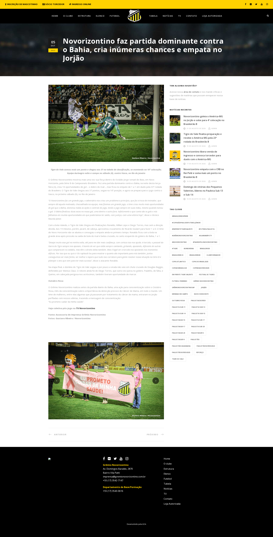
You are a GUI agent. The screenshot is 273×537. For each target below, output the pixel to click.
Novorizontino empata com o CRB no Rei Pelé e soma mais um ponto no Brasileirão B (204, 173)
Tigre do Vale (178, 359)
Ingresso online (81, 4)
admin (214, 128)
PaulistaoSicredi (198, 300)
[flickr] (251, 4)
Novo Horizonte (201, 294)
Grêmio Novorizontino (203, 281)
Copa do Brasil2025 (200, 261)
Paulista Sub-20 (198, 326)
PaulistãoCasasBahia (181, 346)
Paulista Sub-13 (198, 307)
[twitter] (256, 4)
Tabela (153, 15)
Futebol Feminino (179, 281)
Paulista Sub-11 (178, 307)
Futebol (115, 15)
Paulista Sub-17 (198, 320)
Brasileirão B (177, 255)
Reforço (200, 352)
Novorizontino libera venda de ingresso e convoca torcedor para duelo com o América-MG (202, 155)
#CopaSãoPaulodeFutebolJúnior (186, 223)
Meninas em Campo (180, 294)
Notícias (168, 15)
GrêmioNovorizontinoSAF (183, 287)
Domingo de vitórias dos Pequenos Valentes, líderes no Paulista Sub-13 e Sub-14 (203, 190)
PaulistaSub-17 (178, 326)
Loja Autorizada (212, 15)
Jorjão (204, 287)
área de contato (191, 91)
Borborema (189, 248)
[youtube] (262, 4)
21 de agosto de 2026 (196, 128)
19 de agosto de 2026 (196, 146)
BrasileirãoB (195, 255)
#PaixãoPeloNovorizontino (205, 242)
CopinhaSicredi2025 (201, 268)
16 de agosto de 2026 (196, 181)
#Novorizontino (179, 242)
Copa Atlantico (179, 261)
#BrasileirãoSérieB (180, 216)
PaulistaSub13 (197, 333)
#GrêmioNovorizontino (182, 235)
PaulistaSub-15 (178, 320)
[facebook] (245, 4)
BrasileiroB (205, 248)
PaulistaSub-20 (178, 333)
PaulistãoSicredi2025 (181, 352)
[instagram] (267, 4)
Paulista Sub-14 (178, 313)
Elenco (100, 15)
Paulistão (195, 339)
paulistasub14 (178, 339)
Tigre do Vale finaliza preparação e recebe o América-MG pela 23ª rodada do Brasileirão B (203, 137)
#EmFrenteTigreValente (182, 229)
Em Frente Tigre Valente (182, 274)
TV (179, 15)
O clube (68, 15)
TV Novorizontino (85, 308)
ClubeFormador (213, 255)
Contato (191, 15)
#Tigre (175, 248)
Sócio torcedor (54, 4)
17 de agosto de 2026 (196, 164)
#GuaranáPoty (205, 235)
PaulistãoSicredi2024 (206, 346)
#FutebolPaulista (206, 229)
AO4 (144, 524)
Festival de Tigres (207, 274)
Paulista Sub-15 (198, 313)
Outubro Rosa (178, 300)
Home (55, 15)
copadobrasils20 (179, 268)
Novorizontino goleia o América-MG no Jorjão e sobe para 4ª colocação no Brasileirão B (204, 120)
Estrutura (84, 15)
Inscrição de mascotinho (22, 4)
